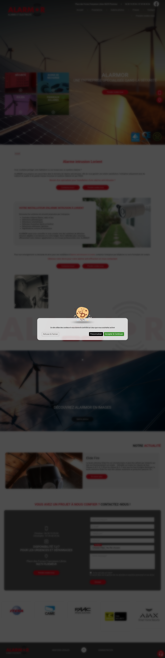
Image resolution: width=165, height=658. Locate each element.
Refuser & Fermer (50, 334)
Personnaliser (96, 334)
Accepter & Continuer (114, 334)
